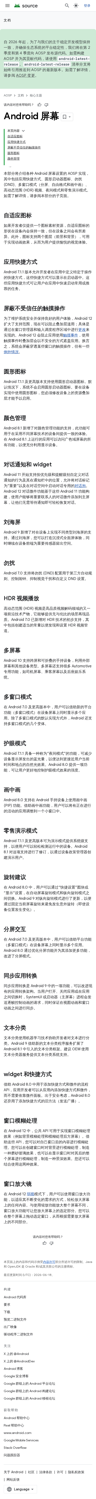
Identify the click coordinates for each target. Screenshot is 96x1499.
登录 (87, 5)
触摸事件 (70, 335)
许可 (60, 1472)
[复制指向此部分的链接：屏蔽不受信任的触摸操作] (70, 309)
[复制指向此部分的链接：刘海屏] (25, 522)
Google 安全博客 (16, 1376)
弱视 (30, 1194)
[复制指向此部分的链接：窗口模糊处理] (42, 1121)
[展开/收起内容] (23, 131)
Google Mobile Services (21, 1440)
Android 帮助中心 (17, 1418)
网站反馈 (13, 1479)
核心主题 (36, 95)
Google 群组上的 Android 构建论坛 (29, 1391)
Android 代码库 (15, 1297)
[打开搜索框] (67, 5)
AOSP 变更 (25, 75)
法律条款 (45, 1472)
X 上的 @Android (16, 1354)
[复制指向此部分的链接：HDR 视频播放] (43, 599)
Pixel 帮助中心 (14, 1425)
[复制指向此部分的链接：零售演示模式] (42, 831)
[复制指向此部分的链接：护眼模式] (30, 744)
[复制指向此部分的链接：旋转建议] (30, 877)
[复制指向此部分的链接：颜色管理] (30, 418)
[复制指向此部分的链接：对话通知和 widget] (56, 465)
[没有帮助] (46, 104)
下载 (7, 1312)
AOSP (8, 95)
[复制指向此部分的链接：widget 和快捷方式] (56, 1074)
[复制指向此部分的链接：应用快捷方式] (42, 262)
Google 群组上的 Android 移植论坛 (29, 1398)
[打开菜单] (7, 5)
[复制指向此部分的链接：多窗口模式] (36, 697)
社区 (31, 1472)
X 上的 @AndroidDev (19, 1361)
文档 (7, 20)
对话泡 (80, 486)
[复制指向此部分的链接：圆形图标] (30, 372)
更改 (82, 329)
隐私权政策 (76, 1472)
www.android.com (17, 1433)
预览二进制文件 (15, 1319)
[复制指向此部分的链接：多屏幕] (25, 651)
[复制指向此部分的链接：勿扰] (19, 563)
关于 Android (13, 1472)
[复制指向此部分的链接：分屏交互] (30, 929)
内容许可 (49, 1262)
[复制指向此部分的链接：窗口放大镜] (36, 1184)
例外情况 (11, 352)
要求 (7, 1304)
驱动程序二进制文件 (18, 1334)
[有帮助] (39, 104)
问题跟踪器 (12, 1455)
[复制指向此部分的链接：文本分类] (30, 1028)
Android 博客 (13, 1369)
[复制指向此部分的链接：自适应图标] (36, 216)
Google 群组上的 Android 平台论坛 (29, 1383)
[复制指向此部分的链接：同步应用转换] (42, 976)
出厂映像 (10, 1327)
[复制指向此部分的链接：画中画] (25, 790)
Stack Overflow (15, 1448)
